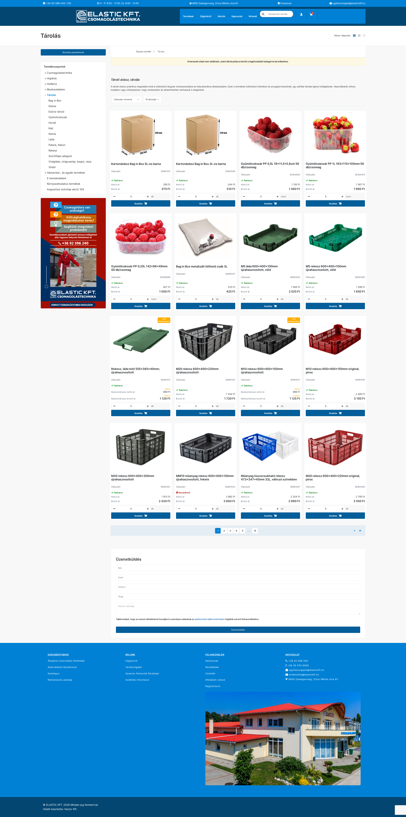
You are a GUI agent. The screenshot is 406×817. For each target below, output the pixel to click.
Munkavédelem (56, 89)
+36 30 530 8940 (298, 665)
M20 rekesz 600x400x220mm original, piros (333, 477)
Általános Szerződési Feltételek (66, 660)
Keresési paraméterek (73, 52)
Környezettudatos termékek (63, 183)
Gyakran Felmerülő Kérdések (142, 673)
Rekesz (53, 150)
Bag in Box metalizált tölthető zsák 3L (201, 266)
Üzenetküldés (238, 629)
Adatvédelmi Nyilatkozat (62, 667)
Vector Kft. (70, 809)
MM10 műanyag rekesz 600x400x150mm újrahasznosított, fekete (205, 477)
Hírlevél (253, 16)
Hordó (52, 122)
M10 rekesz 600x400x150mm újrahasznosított (262, 370)
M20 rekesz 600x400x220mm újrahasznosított (197, 370)
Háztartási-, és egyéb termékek (66, 172)
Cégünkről (205, 16)
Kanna (52, 133)
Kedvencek (211, 660)
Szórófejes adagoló (60, 156)
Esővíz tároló (56, 111)
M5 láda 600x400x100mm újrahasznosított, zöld (259, 268)
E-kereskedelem (56, 178)
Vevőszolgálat (133, 667)
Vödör (52, 167)
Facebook (285, 3)
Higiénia (52, 78)
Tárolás (51, 95)
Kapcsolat (237, 16)
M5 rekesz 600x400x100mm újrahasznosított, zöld (326, 268)
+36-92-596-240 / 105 (58, 3)
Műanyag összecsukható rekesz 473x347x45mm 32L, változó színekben (269, 477)
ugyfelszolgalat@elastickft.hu (348, 3)
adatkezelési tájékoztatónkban (210, 619)
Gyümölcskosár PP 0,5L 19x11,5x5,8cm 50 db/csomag (270, 165)
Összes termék (143, 51)
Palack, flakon (57, 144)
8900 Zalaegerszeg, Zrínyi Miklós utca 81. (215, 3)
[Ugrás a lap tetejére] (396, 797)
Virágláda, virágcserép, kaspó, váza (70, 161)
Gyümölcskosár (58, 117)
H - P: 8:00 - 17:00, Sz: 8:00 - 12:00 (119, 3)
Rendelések (212, 667)
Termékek (188, 16)
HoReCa (52, 83)
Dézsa (52, 106)
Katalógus (53, 673)
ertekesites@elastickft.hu (303, 674)
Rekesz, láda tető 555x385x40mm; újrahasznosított (135, 370)
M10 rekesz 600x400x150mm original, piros (332, 370)
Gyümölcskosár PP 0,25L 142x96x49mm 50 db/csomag (139, 268)
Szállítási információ (137, 679)
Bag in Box (55, 100)
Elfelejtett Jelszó (215, 679)
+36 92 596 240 (298, 660)
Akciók (221, 16)
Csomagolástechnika (59, 72)
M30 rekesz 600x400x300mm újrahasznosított (132, 477)
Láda (51, 139)
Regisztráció (212, 686)
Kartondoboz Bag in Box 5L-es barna (136, 164)
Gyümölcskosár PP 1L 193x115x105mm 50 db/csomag (335, 165)
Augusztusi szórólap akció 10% (65, 189)
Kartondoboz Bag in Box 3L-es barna (201, 164)
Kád (51, 128)
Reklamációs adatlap (60, 679)
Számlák (210, 673)
